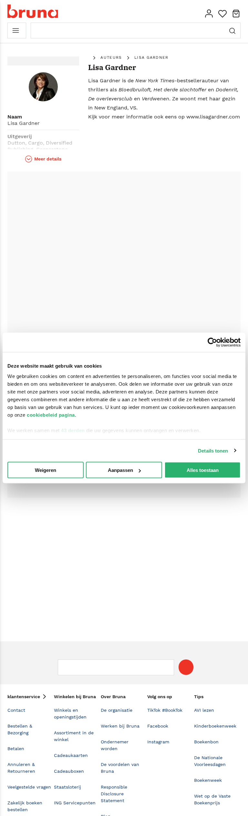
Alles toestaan (203, 470)
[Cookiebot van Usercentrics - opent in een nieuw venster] (212, 342)
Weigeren (45, 470)
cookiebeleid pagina (51, 414)
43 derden (73, 430)
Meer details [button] (47, 158)
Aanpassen (120, 470)
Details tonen (213, 450)
